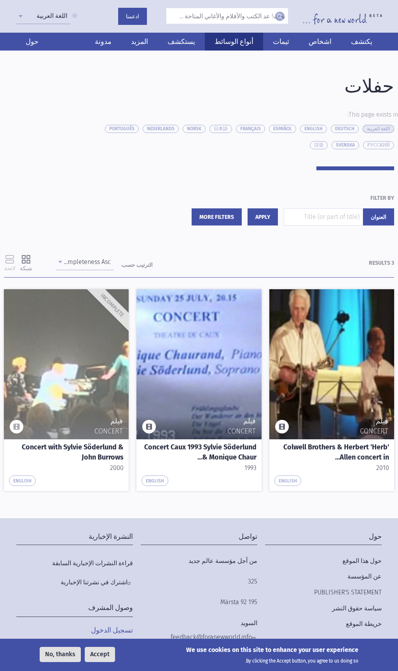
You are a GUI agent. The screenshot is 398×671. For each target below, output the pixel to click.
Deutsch (344, 128)
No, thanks (60, 654)
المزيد (139, 41)
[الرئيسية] (342, 19)
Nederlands (161, 128)
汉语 (318, 145)
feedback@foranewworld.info (211, 637)
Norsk (194, 128)
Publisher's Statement (348, 592)
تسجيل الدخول (112, 630)
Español (282, 128)
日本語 (221, 128)
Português (121, 128)
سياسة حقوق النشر (357, 608)
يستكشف (181, 41)
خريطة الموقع (364, 623)
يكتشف (361, 41)
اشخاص (320, 41)
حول (32, 41)
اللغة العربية (378, 128)
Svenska (345, 145)
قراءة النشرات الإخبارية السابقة (92, 563)
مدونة (103, 41)
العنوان (378, 217)
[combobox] (43, 16)
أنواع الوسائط (234, 41)
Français (250, 128)
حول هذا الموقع (362, 560)
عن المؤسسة (364, 576)
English (313, 128)
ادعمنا (132, 16)
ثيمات (281, 41)
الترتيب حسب (137, 265)
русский (378, 145)
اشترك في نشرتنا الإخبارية (94, 582)
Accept (100, 654)
